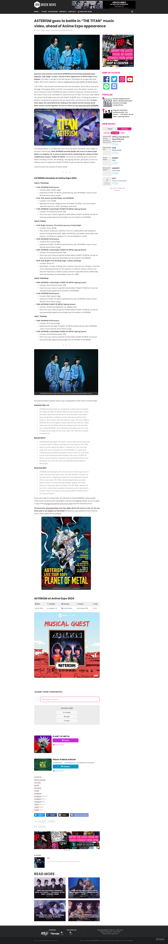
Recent (110, 129)
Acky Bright (42, 821)
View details (59, 745)
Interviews (53, 12)
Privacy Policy (118, 940)
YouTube (37, 782)
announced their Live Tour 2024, (58, 508)
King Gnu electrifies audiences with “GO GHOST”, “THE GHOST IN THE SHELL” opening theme (50, 892)
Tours (44, 12)
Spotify (36, 785)
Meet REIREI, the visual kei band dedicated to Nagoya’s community (84, 916)
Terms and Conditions (127, 940)
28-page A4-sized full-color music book (58, 503)
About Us (82, 940)
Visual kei (106, 133)
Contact (72, 12)
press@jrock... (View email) (112, 932)
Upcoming (124, 129)
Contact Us (102, 940)
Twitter (36, 791)
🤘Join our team (84, 12)
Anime (123, 133)
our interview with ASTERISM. (87, 105)
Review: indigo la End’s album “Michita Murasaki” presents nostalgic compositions (123, 102)
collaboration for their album (80, 82)
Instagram (38, 793)
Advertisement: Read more (110, 933)
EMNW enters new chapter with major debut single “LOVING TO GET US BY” (84, 892)
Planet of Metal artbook (64, 759)
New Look (58, 30)
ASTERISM (51, 821)
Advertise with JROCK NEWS (92, 940)
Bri (35, 30)
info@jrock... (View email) (115, 930)
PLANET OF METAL (61, 736)
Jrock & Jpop (115, 133)
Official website (40, 780)
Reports (63, 12)
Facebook (37, 788)
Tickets (95, 608)
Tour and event (67, 30)
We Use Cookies (110, 940)
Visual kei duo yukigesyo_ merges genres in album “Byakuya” (50, 916)
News (36, 12)
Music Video (50, 30)
